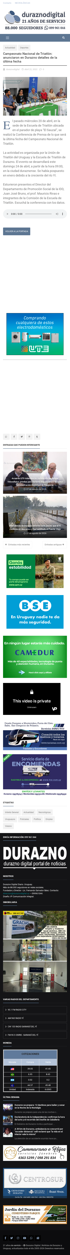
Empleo (49, 819)
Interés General (12, 812)
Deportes (24, 48)
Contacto (7, 3)
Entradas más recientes (19, 544)
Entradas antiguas (53, 544)
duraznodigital (13, 69)
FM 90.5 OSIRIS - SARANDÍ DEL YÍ (22, 1035)
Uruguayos (10, 819)
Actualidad (10, 48)
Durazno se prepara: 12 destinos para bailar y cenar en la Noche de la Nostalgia (40, 1106)
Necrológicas (45, 812)
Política (37, 819)
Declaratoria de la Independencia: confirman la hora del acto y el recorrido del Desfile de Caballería (40, 1118)
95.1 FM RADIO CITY (16, 1010)
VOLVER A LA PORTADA (16, 231)
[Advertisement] (35, 275)
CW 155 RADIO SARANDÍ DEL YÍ (22, 1026)
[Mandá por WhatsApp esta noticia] (6, 437)
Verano (8, 826)
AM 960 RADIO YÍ (15, 1018)
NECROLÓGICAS (22, 3)
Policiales (24, 819)
